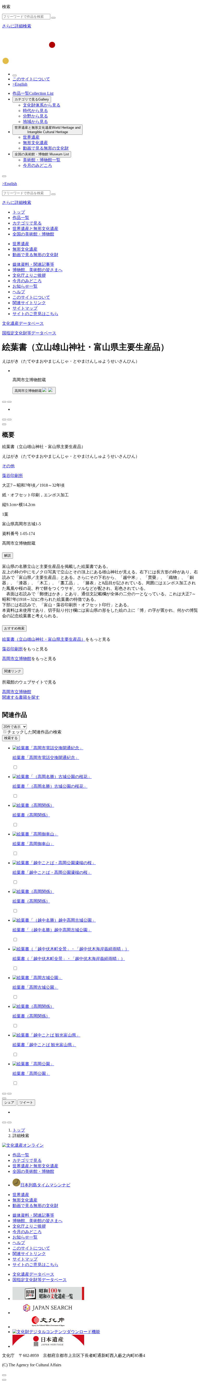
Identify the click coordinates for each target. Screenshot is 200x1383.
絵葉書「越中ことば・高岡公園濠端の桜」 (52, 872)
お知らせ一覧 (25, 286)
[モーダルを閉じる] (4, 1375)
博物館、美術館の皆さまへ (37, 270)
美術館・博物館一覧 (41, 160)
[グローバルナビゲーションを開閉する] (4, 176)
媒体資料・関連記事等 (33, 264)
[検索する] (53, 18)
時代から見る (35, 110)
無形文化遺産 (35, 142)
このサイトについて (31, 79)
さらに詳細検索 (16, 26)
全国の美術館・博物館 (42, 154)
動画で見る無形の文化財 (46, 148)
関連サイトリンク (29, 303)
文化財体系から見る (41, 105)
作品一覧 (32, 93)
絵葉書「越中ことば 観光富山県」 (44, 1045)
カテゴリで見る (32, 99)
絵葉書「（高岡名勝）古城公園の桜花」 (50, 786)
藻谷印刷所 (12, 475)
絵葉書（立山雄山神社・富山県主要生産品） (43, 639)
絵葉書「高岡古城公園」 (35, 987)
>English (19, 84)
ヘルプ (18, 292)
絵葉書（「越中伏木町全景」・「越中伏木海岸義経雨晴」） (68, 958)
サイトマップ (25, 308)
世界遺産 (31, 137)
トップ (18, 212)
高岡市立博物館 (16, 658)
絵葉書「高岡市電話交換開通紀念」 (45, 757)
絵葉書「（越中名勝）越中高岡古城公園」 (52, 930)
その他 (8, 466)
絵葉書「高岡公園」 (31, 1073)
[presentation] (5, 731)
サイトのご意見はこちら (35, 313)
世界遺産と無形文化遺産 (47, 130)
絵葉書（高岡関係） (31, 815)
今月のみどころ (37, 165)
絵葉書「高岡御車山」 (33, 843)
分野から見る (35, 116)
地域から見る (35, 121)
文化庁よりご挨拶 (29, 275)
